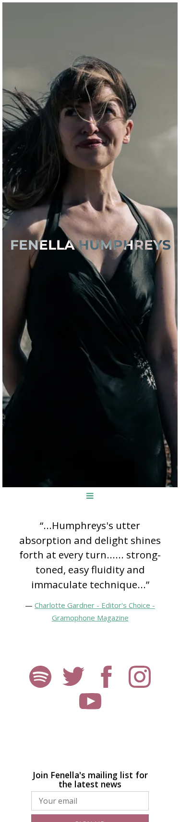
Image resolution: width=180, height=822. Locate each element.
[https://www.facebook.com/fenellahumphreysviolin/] (107, 678)
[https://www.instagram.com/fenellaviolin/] (140, 678)
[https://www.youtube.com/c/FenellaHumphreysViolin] (90, 703)
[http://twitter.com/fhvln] (73, 678)
